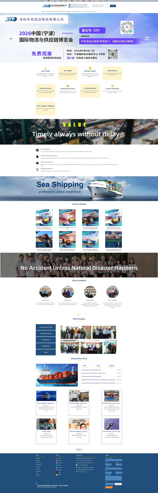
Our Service (62, 11)
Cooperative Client (45, 327)
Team (46, 352)
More (79, 450)
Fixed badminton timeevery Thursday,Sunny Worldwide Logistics (120, 431)
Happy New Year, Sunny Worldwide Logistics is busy (93, 373)
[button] (11, 38)
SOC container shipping (45, 106)
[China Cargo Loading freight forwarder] (46, 424)
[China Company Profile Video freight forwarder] (57, 386)
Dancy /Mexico (90, 300)
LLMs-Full (38, 475)
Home (43, 11)
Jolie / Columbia (112, 300)
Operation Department (47, 162)
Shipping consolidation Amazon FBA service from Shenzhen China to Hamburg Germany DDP (67, 250)
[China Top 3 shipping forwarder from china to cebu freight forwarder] (67, 217)
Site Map (37, 460)
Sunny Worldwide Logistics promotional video (82, 403)
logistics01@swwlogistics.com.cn (80, 6)
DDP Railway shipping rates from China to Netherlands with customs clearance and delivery (90, 229)
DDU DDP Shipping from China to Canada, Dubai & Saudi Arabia (87, 431)
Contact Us (89, 11)
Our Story (74, 11)
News (84, 11)
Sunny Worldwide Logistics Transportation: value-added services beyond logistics (100, 383)
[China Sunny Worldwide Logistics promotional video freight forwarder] (79, 396)
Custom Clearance (112, 88)
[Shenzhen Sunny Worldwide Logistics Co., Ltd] (54, 7)
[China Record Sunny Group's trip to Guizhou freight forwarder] (112, 396)
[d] (79, 200)
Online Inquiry (38, 464)
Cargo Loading (46, 431)
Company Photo (45, 333)
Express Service (46, 88)
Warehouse (46, 340)
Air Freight (68, 71)
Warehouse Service (68, 88)
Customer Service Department (49, 155)
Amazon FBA (48, 11)
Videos (94, 11)
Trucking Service (90, 88)
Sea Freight (45, 71)
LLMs (37, 473)
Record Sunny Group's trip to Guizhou (112, 403)
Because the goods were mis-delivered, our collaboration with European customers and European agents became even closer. (109, 379)
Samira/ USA (45, 300)
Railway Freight (90, 71)
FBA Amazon (112, 71)
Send (109, 487)
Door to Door (55, 11)
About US (38, 458)
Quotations (68, 11)
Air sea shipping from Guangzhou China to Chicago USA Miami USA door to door (90, 250)
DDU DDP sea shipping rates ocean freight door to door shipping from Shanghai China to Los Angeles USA (44, 229)
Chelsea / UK (67, 300)
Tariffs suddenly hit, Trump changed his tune (91, 369)
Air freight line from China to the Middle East (91, 376)
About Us (79, 11)
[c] (79, 277)
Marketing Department (47, 168)
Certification (46, 346)
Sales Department (45, 149)
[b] (79, 144)
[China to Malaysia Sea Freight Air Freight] (79, 62)
